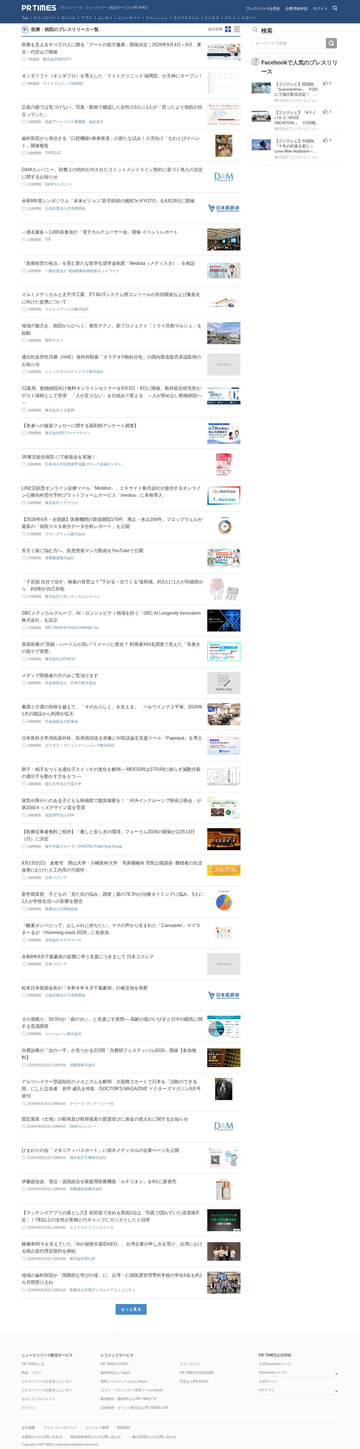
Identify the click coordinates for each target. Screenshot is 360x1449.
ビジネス (211, 18)
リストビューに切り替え (237, 29)
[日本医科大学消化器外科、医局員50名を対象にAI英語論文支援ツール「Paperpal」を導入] (223, 745)
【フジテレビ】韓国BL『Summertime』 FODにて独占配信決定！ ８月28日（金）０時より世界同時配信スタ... (296, 89)
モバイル (68, 18)
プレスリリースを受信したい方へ (47, 1381)
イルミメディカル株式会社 (67, 309)
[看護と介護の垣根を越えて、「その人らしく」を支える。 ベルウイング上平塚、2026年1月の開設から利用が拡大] (223, 714)
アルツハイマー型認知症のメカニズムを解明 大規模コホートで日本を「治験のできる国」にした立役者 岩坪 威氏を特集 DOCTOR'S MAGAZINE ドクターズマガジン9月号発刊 (111, 1088)
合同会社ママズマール (63, 940)
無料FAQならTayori (115, 1373)
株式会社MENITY (57, 59)
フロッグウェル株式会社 (65, 534)
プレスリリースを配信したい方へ (47, 1390)
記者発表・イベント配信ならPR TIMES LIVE (134, 1408)
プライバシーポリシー (60, 1428)
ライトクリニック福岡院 (63, 83)
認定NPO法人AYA (60, 815)
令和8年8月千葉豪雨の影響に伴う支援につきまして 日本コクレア (88, 956)
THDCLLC (53, 153)
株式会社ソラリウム (61, 503)
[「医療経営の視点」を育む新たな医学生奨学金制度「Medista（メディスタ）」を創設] (223, 271)
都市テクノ (54, 340)
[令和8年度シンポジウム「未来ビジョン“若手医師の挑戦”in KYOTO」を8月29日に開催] (223, 208)
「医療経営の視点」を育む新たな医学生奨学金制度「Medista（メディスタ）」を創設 (108, 263)
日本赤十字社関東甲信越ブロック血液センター (83, 464)
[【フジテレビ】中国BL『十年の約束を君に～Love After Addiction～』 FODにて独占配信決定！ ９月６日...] (261, 144)
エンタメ (105, 18)
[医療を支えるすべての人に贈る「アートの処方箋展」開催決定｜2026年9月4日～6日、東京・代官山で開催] (223, 52)
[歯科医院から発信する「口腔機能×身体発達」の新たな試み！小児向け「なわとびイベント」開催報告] (223, 146)
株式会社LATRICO (60, 659)
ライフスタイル (186, 18)
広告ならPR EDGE (194, 1381)
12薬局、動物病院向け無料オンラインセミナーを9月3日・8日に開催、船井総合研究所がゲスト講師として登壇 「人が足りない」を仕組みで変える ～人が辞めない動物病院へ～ (112, 395)
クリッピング (190, 1364)
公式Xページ (268, 1381)
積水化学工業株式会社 (88, 1157)
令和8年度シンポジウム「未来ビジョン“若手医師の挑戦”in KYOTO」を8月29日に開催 (108, 200)
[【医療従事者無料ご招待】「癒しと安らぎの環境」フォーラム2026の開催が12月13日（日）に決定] (223, 839)
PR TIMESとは (33, 1364)
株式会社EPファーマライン (67, 433)
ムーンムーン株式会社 (63, 1034)
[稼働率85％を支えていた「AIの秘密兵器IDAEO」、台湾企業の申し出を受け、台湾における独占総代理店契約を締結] (223, 1251)
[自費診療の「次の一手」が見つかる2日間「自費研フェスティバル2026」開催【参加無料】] (223, 1058)
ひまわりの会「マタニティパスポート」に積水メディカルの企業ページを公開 (100, 1150)
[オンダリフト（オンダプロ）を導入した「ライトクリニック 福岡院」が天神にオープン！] (223, 83)
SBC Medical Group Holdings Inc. (72, 627)
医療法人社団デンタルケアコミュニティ (103, 1290)
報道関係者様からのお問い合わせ (95, 1437)
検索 (331, 43)
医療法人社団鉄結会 (61, 909)
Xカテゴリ (266, 1390)
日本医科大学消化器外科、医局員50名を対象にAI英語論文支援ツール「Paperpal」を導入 (112, 738)
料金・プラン (32, 1373)
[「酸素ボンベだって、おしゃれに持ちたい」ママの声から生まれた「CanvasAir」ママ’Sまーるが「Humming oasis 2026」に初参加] (223, 933)
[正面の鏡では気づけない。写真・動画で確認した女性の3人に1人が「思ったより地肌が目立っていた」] (223, 115)
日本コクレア (56, 877)
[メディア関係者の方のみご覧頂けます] (223, 683)
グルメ (230, 18)
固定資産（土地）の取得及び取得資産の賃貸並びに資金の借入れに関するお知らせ (105, 1119)
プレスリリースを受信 (263, 8)
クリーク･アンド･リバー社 (92, 1103)
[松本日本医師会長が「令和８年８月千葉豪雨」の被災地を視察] (223, 995)
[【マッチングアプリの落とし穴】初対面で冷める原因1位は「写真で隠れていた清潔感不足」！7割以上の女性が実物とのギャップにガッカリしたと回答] (223, 1220)
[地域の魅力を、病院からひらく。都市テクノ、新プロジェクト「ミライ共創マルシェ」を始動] (223, 333)
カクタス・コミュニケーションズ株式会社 (79, 745)
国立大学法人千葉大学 (63, 784)
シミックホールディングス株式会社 (74, 371)
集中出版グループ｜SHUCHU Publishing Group (83, 846)
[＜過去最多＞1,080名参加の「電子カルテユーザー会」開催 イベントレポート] (223, 239)
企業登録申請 (296, 8)
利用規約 (123, 1428)
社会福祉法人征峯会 (61, 721)
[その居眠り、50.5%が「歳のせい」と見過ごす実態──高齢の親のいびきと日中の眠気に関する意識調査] (223, 1027)
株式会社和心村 (82, 1259)
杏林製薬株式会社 (59, 558)
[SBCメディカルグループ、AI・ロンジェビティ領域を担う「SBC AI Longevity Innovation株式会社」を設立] (223, 620)
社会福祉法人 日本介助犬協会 (70, 683)
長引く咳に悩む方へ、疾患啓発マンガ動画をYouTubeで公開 (82, 550)
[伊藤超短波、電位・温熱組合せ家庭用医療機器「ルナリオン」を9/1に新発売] (223, 1189)
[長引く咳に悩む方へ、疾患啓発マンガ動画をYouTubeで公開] (223, 558)
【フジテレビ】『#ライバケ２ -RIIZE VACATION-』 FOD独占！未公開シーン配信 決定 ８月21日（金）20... (296, 117)
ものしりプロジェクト (38, 1399)
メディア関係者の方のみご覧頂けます (60, 675)
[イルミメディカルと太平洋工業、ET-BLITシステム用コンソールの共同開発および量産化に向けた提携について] (223, 302)
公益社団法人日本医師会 (65, 208)
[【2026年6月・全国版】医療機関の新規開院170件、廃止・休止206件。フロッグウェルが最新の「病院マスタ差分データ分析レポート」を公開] (223, 527)
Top (25, 18)
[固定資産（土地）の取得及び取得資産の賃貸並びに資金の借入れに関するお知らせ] (223, 1126)
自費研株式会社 (82, 1065)
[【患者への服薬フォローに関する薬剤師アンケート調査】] (223, 433)
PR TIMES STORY (115, 1364)
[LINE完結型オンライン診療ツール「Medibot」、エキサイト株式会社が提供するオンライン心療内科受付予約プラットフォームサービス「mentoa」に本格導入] (223, 496)
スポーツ (248, 18)
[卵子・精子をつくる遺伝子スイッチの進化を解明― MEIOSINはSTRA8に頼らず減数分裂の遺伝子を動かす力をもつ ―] (223, 777)
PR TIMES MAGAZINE (197, 1373)
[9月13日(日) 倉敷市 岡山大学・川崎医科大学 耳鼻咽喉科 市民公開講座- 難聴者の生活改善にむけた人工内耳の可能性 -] (223, 870)
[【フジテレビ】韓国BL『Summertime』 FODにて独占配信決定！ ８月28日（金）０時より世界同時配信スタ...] (261, 88)
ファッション (157, 18)
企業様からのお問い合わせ (42, 1437)
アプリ (86, 18)
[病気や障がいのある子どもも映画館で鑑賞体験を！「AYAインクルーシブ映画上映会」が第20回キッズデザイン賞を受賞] (223, 808)
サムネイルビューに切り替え (228, 29)
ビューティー (129, 18)
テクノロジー (44, 18)
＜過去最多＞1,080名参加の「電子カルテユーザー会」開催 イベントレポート (100, 232)
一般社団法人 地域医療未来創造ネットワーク (82, 271)
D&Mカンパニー (58, 184)
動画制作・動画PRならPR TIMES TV (129, 1399)
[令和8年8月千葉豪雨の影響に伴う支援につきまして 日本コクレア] (223, 964)
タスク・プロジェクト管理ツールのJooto (132, 1390)
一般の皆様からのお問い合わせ (152, 1437)
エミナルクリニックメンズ (92, 1227)
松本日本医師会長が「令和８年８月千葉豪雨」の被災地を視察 (85, 988)
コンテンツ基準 (97, 1428)
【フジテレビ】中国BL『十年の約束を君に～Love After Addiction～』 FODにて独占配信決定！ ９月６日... (298, 146)
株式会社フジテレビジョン (296, 100)
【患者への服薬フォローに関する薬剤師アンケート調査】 (80, 425)
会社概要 (28, 1428)
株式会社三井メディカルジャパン (72, 596)
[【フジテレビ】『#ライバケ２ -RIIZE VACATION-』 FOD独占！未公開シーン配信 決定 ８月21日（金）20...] (261, 116)
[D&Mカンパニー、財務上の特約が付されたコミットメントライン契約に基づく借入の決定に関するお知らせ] (223, 177)
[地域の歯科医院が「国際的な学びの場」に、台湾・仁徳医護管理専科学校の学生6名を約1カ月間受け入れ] (223, 1283)
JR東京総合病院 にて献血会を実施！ (59, 456)
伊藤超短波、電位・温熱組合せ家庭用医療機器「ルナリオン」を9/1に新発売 (99, 1181)
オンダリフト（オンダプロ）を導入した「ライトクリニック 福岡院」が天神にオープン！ (112, 75)
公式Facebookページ (275, 1364)
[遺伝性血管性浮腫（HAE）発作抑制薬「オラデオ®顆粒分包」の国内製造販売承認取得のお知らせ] (223, 364)
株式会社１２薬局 (59, 410)
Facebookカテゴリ (273, 1372)
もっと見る (131, 1309)
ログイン (320, 8)
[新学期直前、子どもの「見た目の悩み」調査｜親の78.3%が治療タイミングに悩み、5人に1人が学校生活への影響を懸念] (223, 902)
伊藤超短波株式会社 (86, 1189)
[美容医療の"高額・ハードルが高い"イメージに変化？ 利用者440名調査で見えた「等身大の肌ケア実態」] (223, 652)
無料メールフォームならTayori (124, 1381)
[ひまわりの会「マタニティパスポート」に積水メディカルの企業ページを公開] (223, 1158)
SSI (48, 239)
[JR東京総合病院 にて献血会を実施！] (223, 464)
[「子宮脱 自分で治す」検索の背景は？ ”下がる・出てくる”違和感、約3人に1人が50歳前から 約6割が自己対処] (223, 589)
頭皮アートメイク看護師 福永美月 (74, 122)
